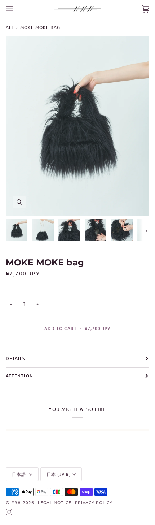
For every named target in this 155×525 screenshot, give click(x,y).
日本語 (19, 474)
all (10, 27)
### (16, 502)
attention (19, 376)
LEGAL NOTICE (54, 502)
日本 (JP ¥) (58, 474)
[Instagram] (9, 512)
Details (15, 358)
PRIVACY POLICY (93, 502)
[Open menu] (16, 9)
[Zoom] (19, 202)
